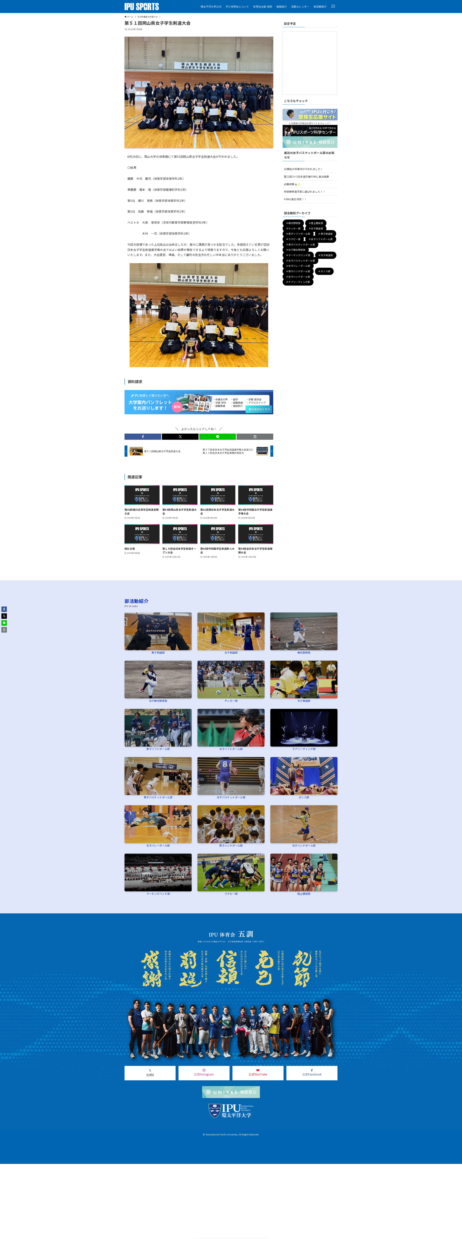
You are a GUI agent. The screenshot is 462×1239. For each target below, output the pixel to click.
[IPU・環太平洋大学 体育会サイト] (142, 6)
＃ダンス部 (324, 271)
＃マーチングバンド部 (298, 255)
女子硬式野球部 (158, 701)
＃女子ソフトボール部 (321, 239)
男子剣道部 (158, 652)
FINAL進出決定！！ (295, 199)
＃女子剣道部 (325, 255)
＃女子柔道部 (316, 228)
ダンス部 (304, 797)
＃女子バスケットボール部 (300, 260)
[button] (333, 6)
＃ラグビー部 (293, 239)
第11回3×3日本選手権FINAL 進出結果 (306, 176)
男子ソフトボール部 (158, 749)
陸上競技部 (303, 893)
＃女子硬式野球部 (295, 250)
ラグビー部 (231, 893)
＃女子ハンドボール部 (298, 276)
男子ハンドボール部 (231, 845)
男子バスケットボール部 (158, 797)
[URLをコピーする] (255, 437)
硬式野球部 (303, 652)
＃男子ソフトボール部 (298, 234)
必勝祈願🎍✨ (292, 184)
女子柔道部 (303, 701)
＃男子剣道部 (325, 234)
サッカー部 (231, 701)
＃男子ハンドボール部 (298, 271)
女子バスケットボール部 (231, 797)
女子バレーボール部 (158, 845)
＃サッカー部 (293, 228)
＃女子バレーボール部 (298, 266)
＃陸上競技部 (316, 223)
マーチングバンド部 (158, 893)
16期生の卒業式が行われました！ (303, 169)
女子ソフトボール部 (231, 749)
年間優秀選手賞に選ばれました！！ (304, 191)
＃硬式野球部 (293, 223)
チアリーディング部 (304, 749)
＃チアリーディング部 (298, 282)
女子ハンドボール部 (304, 845)
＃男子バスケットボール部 (300, 244)
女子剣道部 (231, 652)
